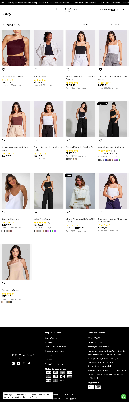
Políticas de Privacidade (55, 346)
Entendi (35, 397)
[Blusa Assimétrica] (16, 262)
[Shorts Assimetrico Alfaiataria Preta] (48, 119)
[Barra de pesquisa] (8, 9)
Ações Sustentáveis (54, 364)
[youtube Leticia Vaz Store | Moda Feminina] (23, 363)
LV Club (48, 359)
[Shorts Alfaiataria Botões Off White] (81, 191)
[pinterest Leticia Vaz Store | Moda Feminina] (28, 363)
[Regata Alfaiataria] (16, 191)
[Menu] (4, 9)
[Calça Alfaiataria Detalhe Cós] (81, 119)
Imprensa (49, 342)
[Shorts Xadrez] (48, 48)
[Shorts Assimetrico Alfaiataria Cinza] (113, 48)
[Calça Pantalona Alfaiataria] (113, 119)
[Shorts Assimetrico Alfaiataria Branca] (81, 48)
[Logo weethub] (56, 399)
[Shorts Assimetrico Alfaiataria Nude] (16, 119)
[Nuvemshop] (69, 399)
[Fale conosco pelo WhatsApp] (123, 396)
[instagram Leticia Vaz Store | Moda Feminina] (13, 363)
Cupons (48, 355)
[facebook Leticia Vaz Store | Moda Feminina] (18, 363)
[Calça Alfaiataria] (48, 191)
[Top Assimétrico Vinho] (16, 48)
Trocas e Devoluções (54, 351)
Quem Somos (51, 338)
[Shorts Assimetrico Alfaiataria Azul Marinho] (113, 191)
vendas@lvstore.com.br (98, 346)
